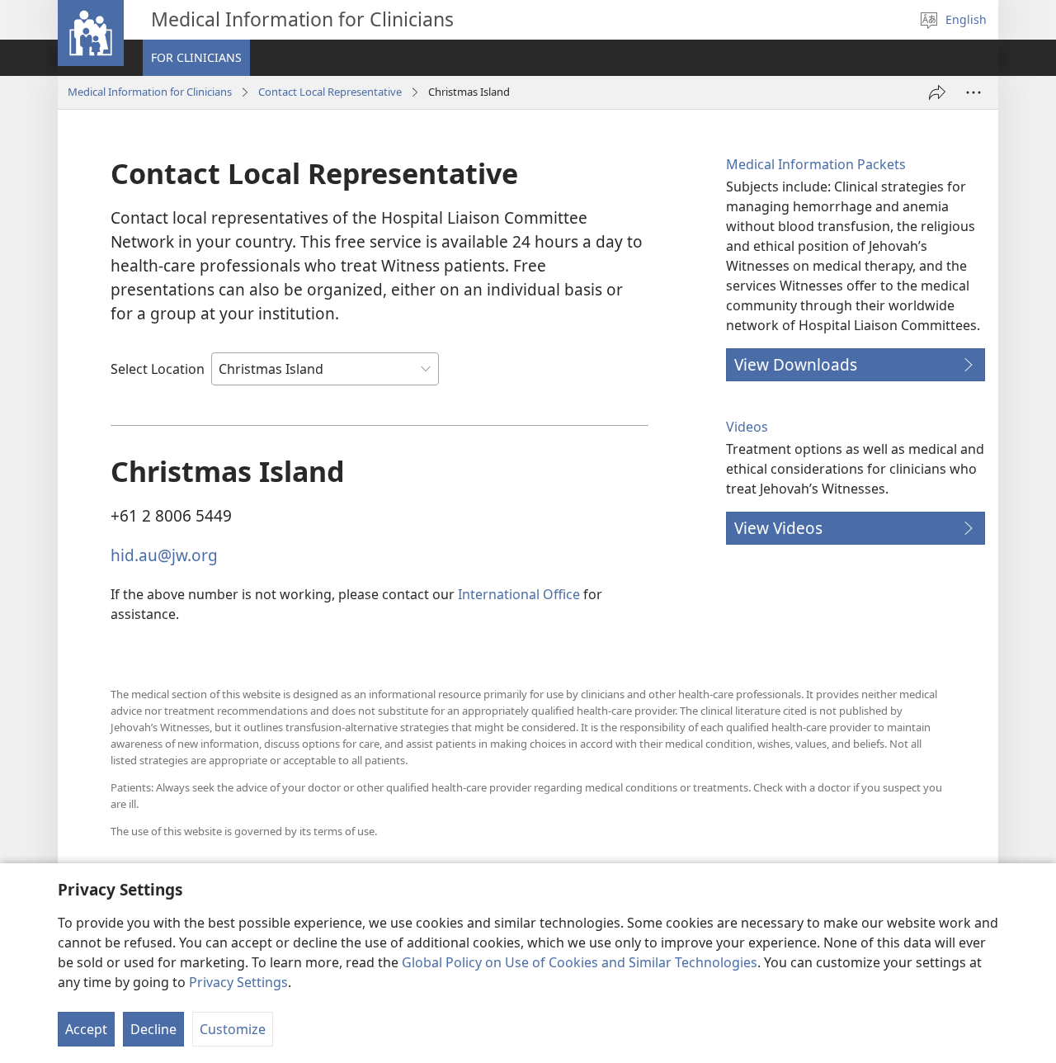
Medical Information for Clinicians (150, 91)
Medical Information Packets (816, 164)
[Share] (937, 92)
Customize (233, 1029)
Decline (153, 1029)
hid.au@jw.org (164, 555)
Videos (747, 427)
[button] (196, 58)
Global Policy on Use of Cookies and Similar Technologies (579, 962)
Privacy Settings (238, 982)
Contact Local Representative (330, 91)
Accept (86, 1029)
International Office (519, 594)
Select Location (158, 369)
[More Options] (973, 92)
